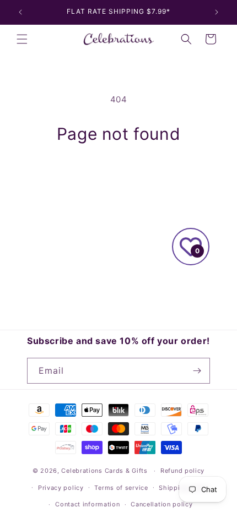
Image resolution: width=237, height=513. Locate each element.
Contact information (87, 504)
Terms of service (121, 488)
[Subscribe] (197, 371)
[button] (22, 39)
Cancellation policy (161, 504)
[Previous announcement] (20, 12)
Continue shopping (118, 174)
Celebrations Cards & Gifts (104, 470)
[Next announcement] (216, 12)
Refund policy (182, 470)
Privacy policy (61, 488)
